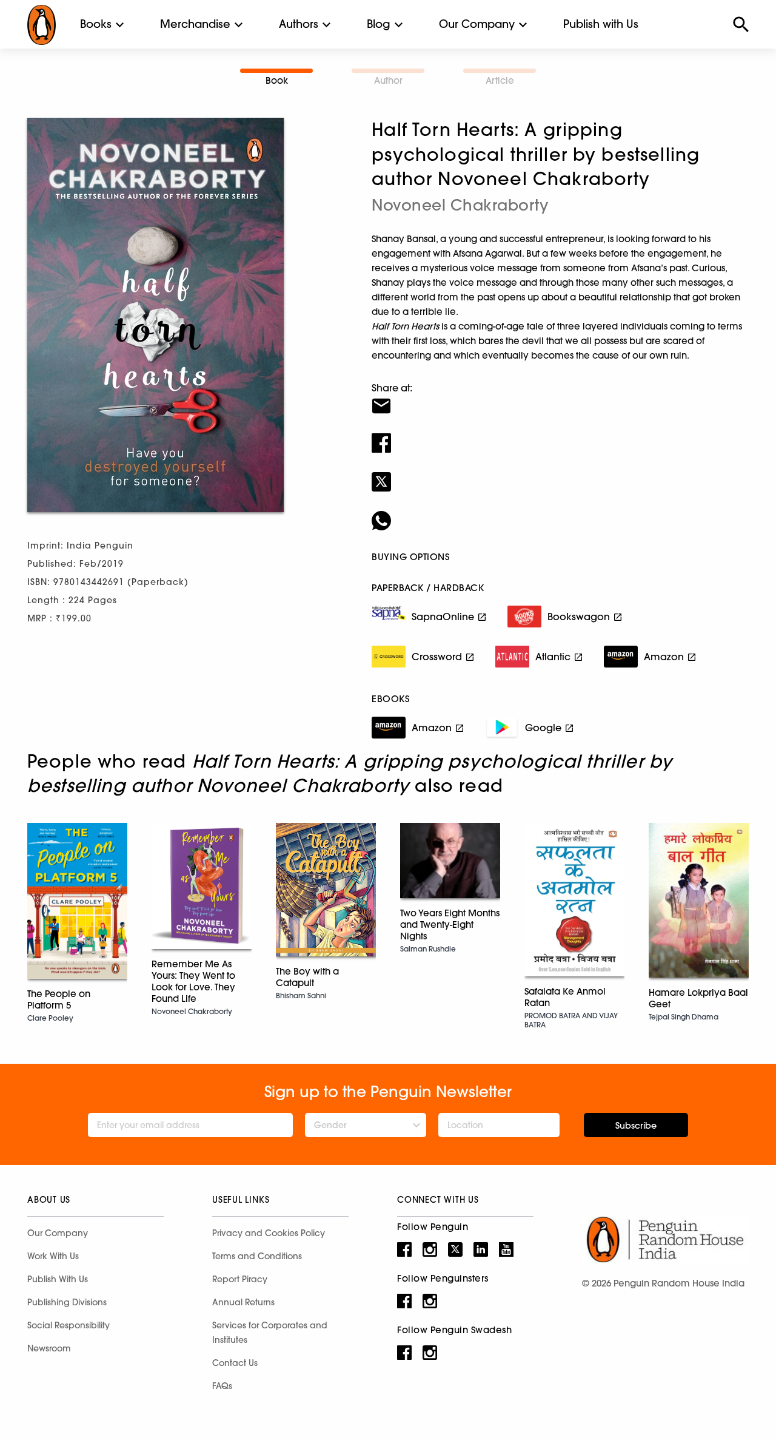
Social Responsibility (68, 1325)
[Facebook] (560, 435)
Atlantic (552, 657)
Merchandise (195, 24)
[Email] (560, 398)
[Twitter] (560, 474)
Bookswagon (578, 616)
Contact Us (235, 1362)
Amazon (664, 657)
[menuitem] (96, 24)
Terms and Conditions (257, 1256)
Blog (378, 24)
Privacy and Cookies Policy (268, 1233)
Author (388, 80)
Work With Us (53, 1256)
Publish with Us (600, 24)
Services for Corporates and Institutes (269, 1332)
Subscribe (636, 1125)
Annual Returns (243, 1302)
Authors (298, 24)
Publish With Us (57, 1279)
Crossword (437, 657)
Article (500, 80)
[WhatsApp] (560, 512)
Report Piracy (239, 1279)
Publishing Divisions (67, 1302)
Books (96, 24)
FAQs (222, 1386)
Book (277, 80)
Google (543, 728)
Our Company (477, 24)
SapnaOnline (443, 616)
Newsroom (49, 1348)
